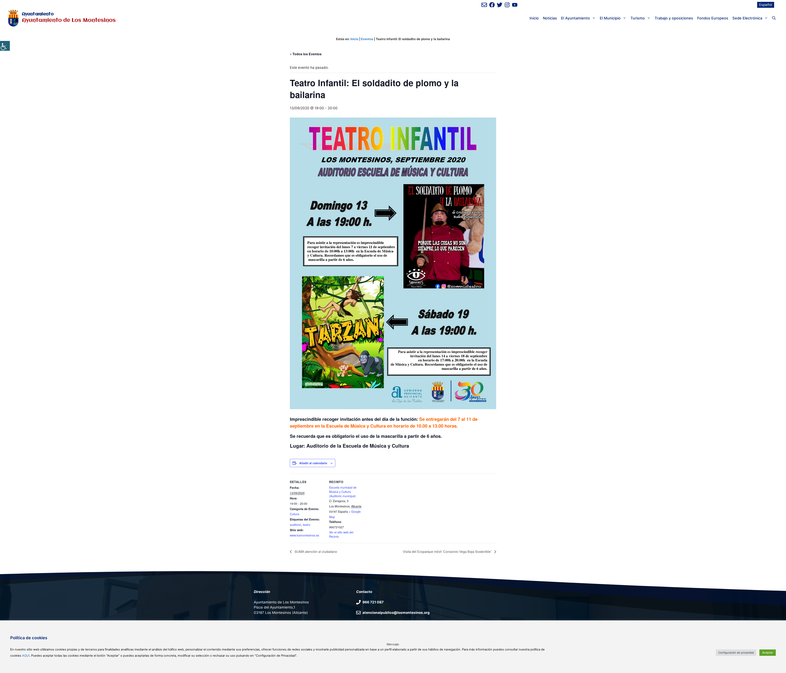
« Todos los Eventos (306, 54)
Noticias (550, 18)
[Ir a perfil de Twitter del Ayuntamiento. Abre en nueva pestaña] (499, 5)
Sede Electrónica (747, 18)
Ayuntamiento (38, 14)
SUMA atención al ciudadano (315, 551)
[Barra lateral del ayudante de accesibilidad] (5, 46)
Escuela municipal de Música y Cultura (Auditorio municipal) (343, 491)
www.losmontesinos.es (304, 535)
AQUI (25, 655)
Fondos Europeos (712, 18)
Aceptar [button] (767, 652)
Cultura (294, 514)
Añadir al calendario (313, 463)
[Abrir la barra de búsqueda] (774, 18)
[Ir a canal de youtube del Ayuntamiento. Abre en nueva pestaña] (514, 5)
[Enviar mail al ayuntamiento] (484, 5)
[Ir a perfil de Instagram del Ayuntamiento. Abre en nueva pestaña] (507, 5)
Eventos (367, 39)
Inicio (534, 18)
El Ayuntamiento (575, 18)
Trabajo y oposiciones (674, 18)
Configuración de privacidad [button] (736, 652)
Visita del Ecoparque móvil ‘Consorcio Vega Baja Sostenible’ (447, 551)
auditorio (295, 525)
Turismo (637, 18)
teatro (306, 525)
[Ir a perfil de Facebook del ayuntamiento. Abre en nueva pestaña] (492, 5)
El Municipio (610, 18)
